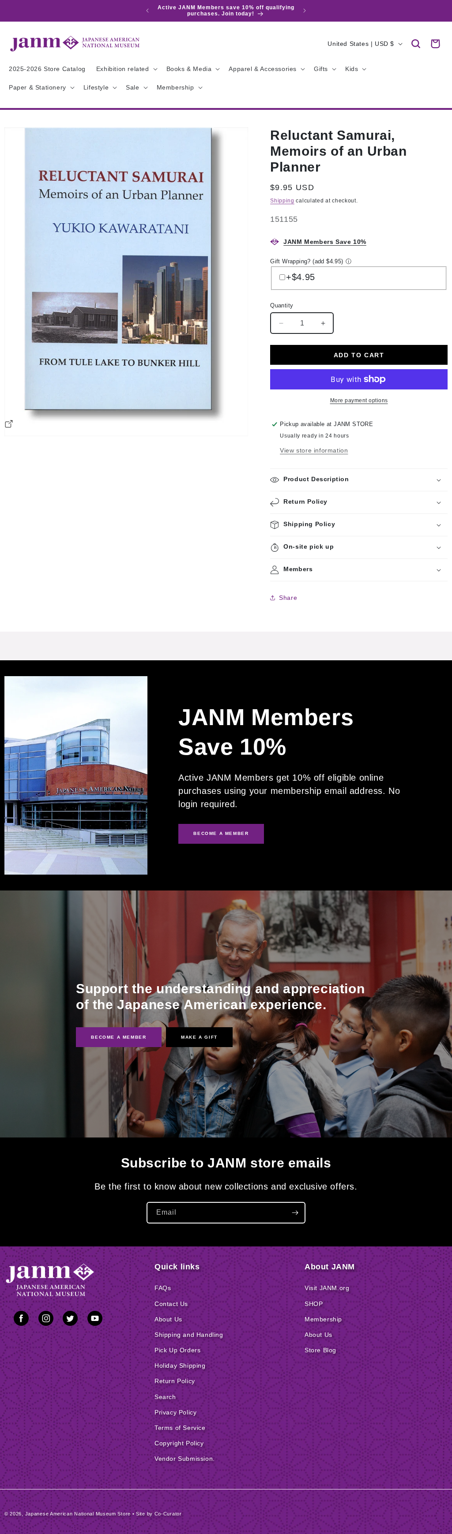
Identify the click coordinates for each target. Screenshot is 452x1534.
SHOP (314, 1303)
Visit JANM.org (327, 1287)
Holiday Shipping (180, 1365)
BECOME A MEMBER (221, 833)
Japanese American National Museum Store (78, 1513)
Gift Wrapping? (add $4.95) (306, 261)
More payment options (359, 400)
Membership (323, 1319)
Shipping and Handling (188, 1334)
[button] (416, 43)
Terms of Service (180, 1427)
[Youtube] (94, 1320)
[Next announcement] (304, 10)
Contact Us (171, 1303)
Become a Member (118, 1036)
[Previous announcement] (147, 10)
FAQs (162, 1287)
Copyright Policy (179, 1443)
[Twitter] (70, 1320)
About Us (168, 1319)
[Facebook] (21, 1320)
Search (165, 1396)
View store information (314, 450)
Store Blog (320, 1350)
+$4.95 (300, 277)
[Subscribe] (295, 1212)
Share (288, 597)
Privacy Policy (175, 1412)
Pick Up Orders (177, 1350)
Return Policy (174, 1380)
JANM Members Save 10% (324, 241)
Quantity (281, 305)
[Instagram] (45, 1320)
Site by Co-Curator (159, 1513)
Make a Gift (199, 1036)
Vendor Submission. (184, 1458)
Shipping (282, 201)
